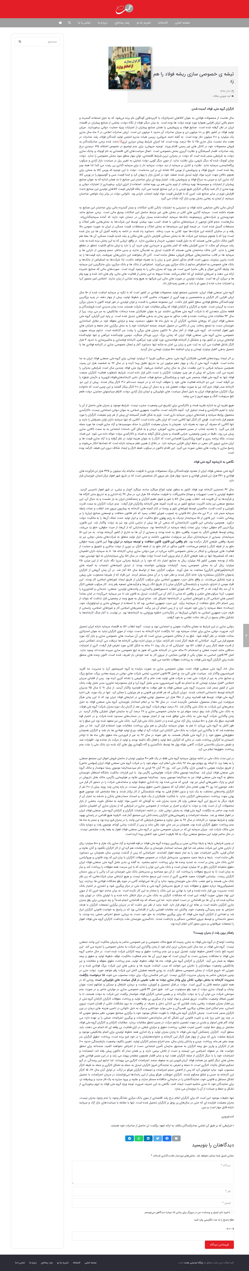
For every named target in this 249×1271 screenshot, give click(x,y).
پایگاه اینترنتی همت (193, 1263)
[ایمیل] (60, 23)
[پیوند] (124, 9)
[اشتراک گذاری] (167, 1138)
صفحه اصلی (91, 1263)
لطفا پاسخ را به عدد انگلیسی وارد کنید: (213, 1220)
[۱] (121, 141)
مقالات (216, 96)
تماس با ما (20, 1263)
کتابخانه (76, 1263)
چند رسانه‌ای (47, 1263)
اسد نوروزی (225, 96)
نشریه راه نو (63, 1263)
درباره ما (33, 1263)
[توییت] (157, 1138)
